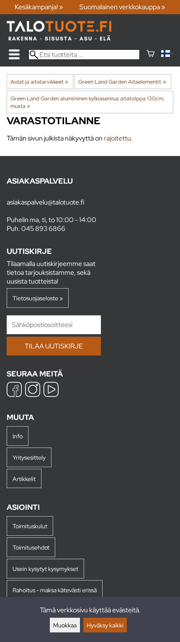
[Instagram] (32, 390)
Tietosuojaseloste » (38, 298)
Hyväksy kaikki (105, 625)
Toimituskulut (30, 526)
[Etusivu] (59, 38)
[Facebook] (14, 390)
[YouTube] (51, 390)
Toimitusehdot (31, 547)
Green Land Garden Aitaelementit (122, 81)
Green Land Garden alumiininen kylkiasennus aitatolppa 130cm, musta (87, 102)
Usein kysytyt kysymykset (45, 569)
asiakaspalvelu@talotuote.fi (45, 202)
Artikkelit (24, 479)
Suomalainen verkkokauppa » (122, 7)
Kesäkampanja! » (39, 7)
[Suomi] (167, 54)
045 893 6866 (43, 228)
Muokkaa (65, 625)
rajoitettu (117, 138)
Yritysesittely (29, 457)
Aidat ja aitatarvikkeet (39, 81)
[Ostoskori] (150, 54)
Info (18, 436)
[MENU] (14, 54)
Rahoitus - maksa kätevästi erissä (55, 590)
